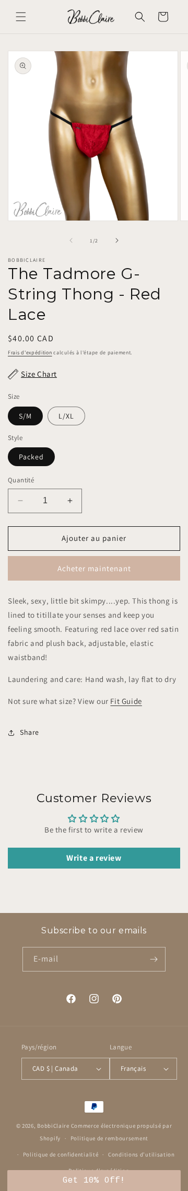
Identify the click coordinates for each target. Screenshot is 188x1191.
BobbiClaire (53, 1125)
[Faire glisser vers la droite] (116, 240)
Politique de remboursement (109, 1138)
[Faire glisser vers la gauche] (71, 240)
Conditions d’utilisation (141, 1154)
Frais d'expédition (30, 352)
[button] (20, 16)
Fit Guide (126, 701)
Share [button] (29, 732)
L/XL (66, 416)
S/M (25, 416)
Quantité (21, 480)
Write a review (93, 857)
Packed (31, 456)
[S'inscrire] (153, 959)
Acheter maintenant (94, 568)
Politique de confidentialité (61, 1154)
